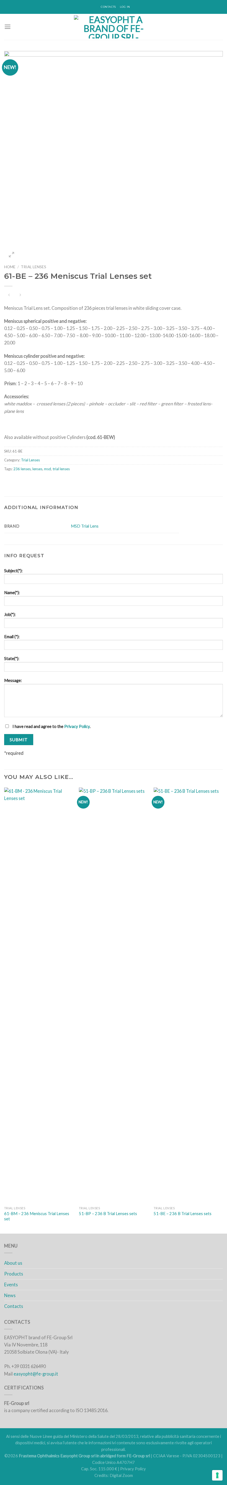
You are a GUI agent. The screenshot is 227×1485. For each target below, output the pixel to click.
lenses (37, 469)
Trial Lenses (33, 266)
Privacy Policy (77, 726)
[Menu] (7, 27)
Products (13, 1273)
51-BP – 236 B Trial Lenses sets (108, 1213)
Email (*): (12, 636)
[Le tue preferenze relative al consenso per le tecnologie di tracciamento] (217, 1475)
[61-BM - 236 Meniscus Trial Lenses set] (38, 995)
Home (10, 266)
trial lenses (61, 469)
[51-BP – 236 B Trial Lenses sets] (113, 995)
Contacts (13, 1306)
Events (11, 1284)
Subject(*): (13, 570)
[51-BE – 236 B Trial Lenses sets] (188, 995)
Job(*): (10, 614)
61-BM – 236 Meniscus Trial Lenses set (36, 1216)
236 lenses (22, 469)
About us (13, 1263)
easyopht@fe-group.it (36, 1373)
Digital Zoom (121, 1475)
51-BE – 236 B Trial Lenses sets (182, 1213)
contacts (108, 6)
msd (47, 469)
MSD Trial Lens (85, 526)
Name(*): (12, 592)
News (10, 1295)
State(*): (11, 658)
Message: (13, 680)
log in (125, 6)
